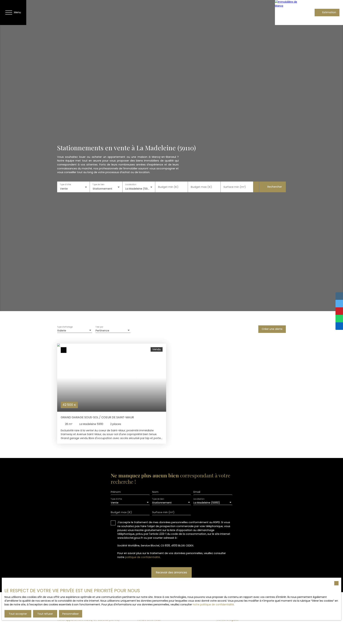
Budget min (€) (168, 187)
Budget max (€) (201, 187)
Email (196, 492)
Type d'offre (65, 185)
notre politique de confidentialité (213, 604)
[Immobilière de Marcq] (287, 12)
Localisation (130, 185)
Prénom (116, 492)
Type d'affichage (65, 327)
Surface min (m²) (234, 187)
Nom (155, 492)
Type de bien (98, 185)
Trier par (99, 327)
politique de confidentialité (142, 557)
